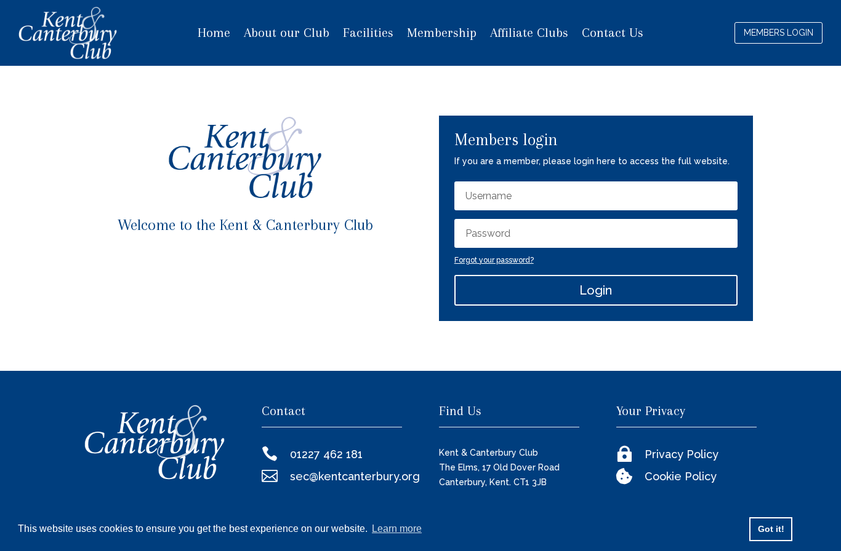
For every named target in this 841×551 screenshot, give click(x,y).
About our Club (286, 34)
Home (214, 34)
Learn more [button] (397, 528)
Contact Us (612, 34)
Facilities (368, 34)
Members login (778, 33)
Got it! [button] (771, 529)
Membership (442, 34)
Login (595, 290)
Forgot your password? (494, 260)
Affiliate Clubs (529, 34)
